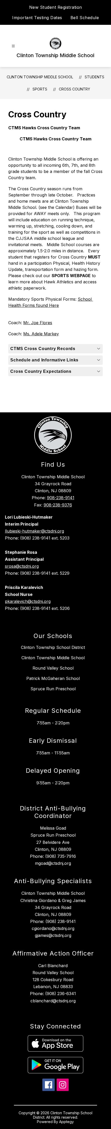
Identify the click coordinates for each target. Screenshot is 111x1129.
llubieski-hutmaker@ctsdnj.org (34, 531)
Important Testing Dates (37, 17)
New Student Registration (55, 7)
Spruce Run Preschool (53, 688)
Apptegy (66, 1121)
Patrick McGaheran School (53, 678)
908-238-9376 (58, 504)
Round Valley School (53, 668)
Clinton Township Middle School (40, 77)
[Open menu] (13, 46)
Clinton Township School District (53, 647)
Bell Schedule (84, 17)
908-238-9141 (60, 497)
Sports (40, 89)
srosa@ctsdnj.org (22, 566)
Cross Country (74, 89)
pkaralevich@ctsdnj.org (28, 601)
